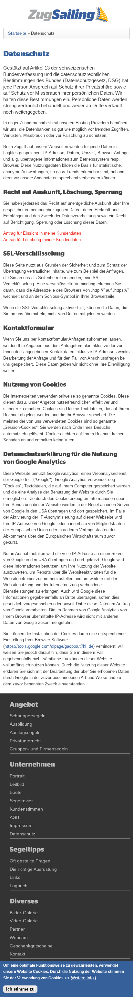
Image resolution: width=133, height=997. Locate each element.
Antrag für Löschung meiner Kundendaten (42, 239)
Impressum (21, 825)
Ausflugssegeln (25, 732)
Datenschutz (22, 833)
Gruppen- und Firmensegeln (39, 748)
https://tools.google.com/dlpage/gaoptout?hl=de (49, 646)
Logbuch (18, 885)
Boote (16, 792)
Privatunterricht (25, 740)
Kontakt (17, 953)
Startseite (17, 33)
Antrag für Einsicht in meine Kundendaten (42, 233)
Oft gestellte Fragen (30, 860)
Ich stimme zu (20, 989)
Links (15, 877)
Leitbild (17, 784)
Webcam (19, 937)
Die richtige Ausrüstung (33, 869)
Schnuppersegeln (28, 715)
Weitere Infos (83, 978)
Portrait (17, 775)
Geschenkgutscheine (31, 945)
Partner (17, 929)
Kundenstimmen (26, 809)
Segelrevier (21, 800)
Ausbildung (21, 724)
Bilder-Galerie (24, 912)
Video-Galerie (24, 920)
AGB (14, 817)
